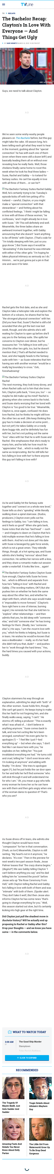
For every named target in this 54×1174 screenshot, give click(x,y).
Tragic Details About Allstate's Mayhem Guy (39, 1106)
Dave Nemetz (12, 43)
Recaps (11, 13)
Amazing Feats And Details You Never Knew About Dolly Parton (12, 1149)
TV (3, 13)
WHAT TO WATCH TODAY (29, 1032)
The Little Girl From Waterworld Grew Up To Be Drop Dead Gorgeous (39, 1149)
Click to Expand (28, 1057)
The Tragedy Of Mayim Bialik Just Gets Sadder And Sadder (11, 1107)
